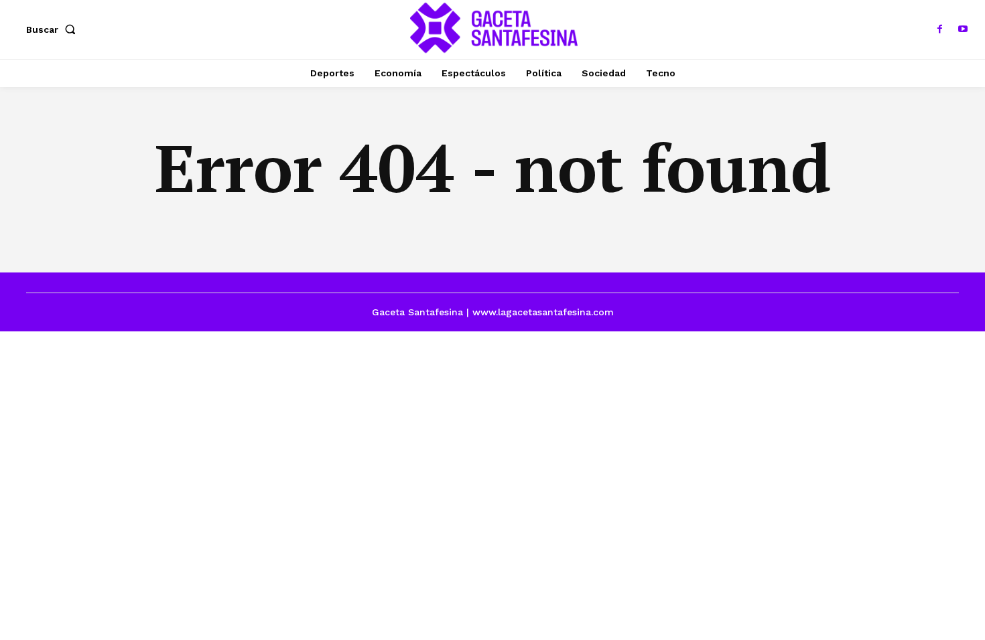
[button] (53, 29)
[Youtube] (963, 29)
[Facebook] (940, 29)
